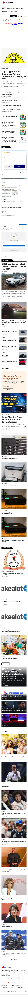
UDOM (8, 253)
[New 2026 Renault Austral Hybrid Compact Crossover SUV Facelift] (23, 340)
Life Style (4, 706)
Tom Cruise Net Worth (6, 926)
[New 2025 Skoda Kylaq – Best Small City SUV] (23, 362)
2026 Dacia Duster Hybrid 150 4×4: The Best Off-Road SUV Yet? (13, 266)
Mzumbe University (10, 571)
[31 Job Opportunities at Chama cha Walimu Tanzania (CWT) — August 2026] (14, 58)
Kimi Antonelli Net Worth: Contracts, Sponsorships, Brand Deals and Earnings (13, 842)
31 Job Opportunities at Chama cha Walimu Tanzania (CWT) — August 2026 (13, 75)
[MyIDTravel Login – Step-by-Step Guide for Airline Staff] (14, 160)
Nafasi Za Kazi (4, 114)
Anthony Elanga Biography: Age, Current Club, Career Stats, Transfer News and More (14, 709)
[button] (18, 16)
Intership (3, 571)
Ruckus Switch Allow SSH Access (9, 458)
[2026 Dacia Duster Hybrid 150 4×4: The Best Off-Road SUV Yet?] (14, 281)
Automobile (6, 260)
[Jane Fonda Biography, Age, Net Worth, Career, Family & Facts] (14, 885)
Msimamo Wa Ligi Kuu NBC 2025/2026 (12, 696)
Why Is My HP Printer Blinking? (8, 485)
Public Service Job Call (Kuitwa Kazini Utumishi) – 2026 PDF (8, 132)
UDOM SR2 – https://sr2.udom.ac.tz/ (9, 255)
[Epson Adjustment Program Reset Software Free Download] (14, 527)
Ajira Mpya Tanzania (7, 19)
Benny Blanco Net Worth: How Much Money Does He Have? (13, 814)
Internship (6, 548)
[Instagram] (5, 20)
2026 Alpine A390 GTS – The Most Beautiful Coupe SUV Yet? (9, 332)
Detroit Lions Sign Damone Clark (10, 724)
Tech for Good (5, 414)
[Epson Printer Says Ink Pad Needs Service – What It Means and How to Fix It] (14, 499)
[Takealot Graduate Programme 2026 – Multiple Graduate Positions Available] (14, 588)
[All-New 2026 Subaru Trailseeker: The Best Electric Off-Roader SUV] (23, 347)
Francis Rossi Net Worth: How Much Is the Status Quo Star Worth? (13, 785)
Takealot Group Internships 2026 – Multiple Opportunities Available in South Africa (11, 630)
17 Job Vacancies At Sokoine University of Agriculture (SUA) (8, 124)
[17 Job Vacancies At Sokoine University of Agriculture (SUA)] (23, 125)
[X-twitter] (14, 978)
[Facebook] (2, 20)
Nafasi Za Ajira (17, 19)
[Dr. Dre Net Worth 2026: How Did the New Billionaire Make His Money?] (14, 857)
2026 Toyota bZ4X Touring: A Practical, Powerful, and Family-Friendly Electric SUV (13, 322)
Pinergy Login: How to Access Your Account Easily (13, 201)
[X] (4, 20)
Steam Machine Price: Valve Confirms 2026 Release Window (11, 419)
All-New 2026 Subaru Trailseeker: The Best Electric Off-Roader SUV (9, 347)
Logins (5, 147)
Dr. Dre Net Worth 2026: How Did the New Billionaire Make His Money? (13, 870)
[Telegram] (7, 20)
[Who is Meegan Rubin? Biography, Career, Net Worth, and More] (14, 744)
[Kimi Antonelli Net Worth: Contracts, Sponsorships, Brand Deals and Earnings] (14, 828)
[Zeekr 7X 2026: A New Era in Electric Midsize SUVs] (23, 355)
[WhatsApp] (8, 20)
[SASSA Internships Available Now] (14, 645)
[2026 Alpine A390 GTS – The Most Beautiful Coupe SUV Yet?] (23, 332)
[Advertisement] (14, 35)
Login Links (3, 171)
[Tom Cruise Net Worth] (14, 913)
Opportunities (5, 68)
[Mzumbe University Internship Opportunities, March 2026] (14, 560)
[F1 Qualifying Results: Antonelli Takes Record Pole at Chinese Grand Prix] (14, 940)
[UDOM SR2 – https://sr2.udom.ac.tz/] (14, 242)
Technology (4, 368)
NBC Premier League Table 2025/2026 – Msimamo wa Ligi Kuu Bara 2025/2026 (12, 673)
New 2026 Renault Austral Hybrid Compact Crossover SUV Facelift (9, 339)
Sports (5, 664)
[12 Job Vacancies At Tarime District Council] (23, 117)
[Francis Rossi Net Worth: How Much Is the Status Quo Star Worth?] (14, 772)
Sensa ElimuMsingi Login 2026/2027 (12, 105)
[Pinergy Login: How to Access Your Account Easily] (14, 188)
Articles (3, 96)
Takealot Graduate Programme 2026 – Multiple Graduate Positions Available (12, 602)
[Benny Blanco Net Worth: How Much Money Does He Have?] (14, 800)
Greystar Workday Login (7, 228)
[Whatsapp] (17, 978)
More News (4, 731)
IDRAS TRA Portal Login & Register (12, 109)
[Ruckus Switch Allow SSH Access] (14, 445)
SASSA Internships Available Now (9, 658)
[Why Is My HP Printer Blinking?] (14, 472)
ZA (6, 599)
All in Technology (8, 389)
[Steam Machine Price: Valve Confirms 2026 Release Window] (14, 403)
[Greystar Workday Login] (14, 215)
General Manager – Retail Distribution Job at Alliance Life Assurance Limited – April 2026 (8, 140)
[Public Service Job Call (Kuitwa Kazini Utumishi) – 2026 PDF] (23, 132)
